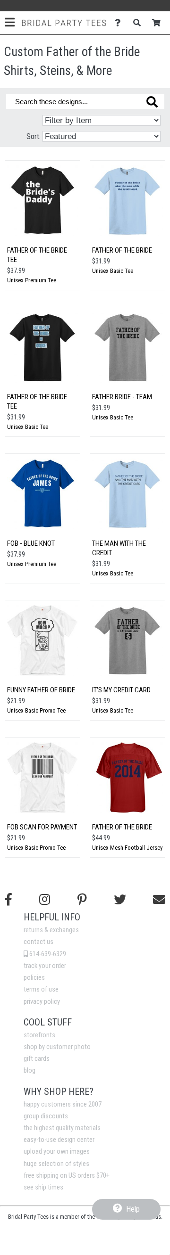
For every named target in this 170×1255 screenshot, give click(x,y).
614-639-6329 (47, 954)
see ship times (43, 1187)
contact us (38, 942)
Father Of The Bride (122, 250)
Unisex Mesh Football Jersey (127, 847)
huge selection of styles (56, 1164)
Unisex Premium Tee (31, 280)
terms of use (41, 989)
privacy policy (42, 1002)
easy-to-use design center (59, 1140)
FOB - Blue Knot (31, 543)
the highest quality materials (62, 1128)
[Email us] (159, 900)
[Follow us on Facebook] (8, 900)
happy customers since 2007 (63, 1104)
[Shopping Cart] (159, 23)
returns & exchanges (51, 930)
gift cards (37, 1059)
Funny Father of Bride (41, 690)
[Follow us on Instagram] (44, 900)
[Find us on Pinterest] (82, 900)
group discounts (46, 1116)
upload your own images (57, 1152)
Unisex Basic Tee (112, 270)
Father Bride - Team (122, 397)
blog (29, 1070)
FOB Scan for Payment (42, 827)
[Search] (139, 23)
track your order (45, 966)
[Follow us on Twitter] (120, 900)
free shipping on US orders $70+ (67, 1176)
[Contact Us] (120, 23)
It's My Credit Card (121, 690)
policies (34, 978)
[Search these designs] (152, 102)
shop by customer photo (57, 1047)
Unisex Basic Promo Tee (36, 710)
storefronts (39, 1035)
